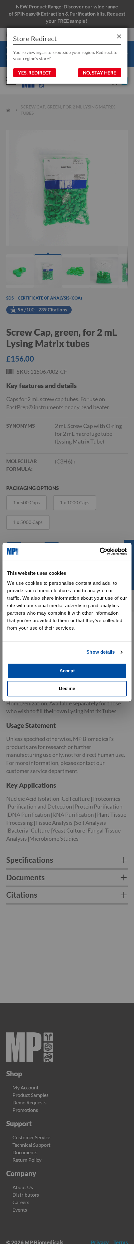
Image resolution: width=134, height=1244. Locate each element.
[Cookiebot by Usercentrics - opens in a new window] (99, 551)
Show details (100, 652)
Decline (67, 688)
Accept (67, 670)
